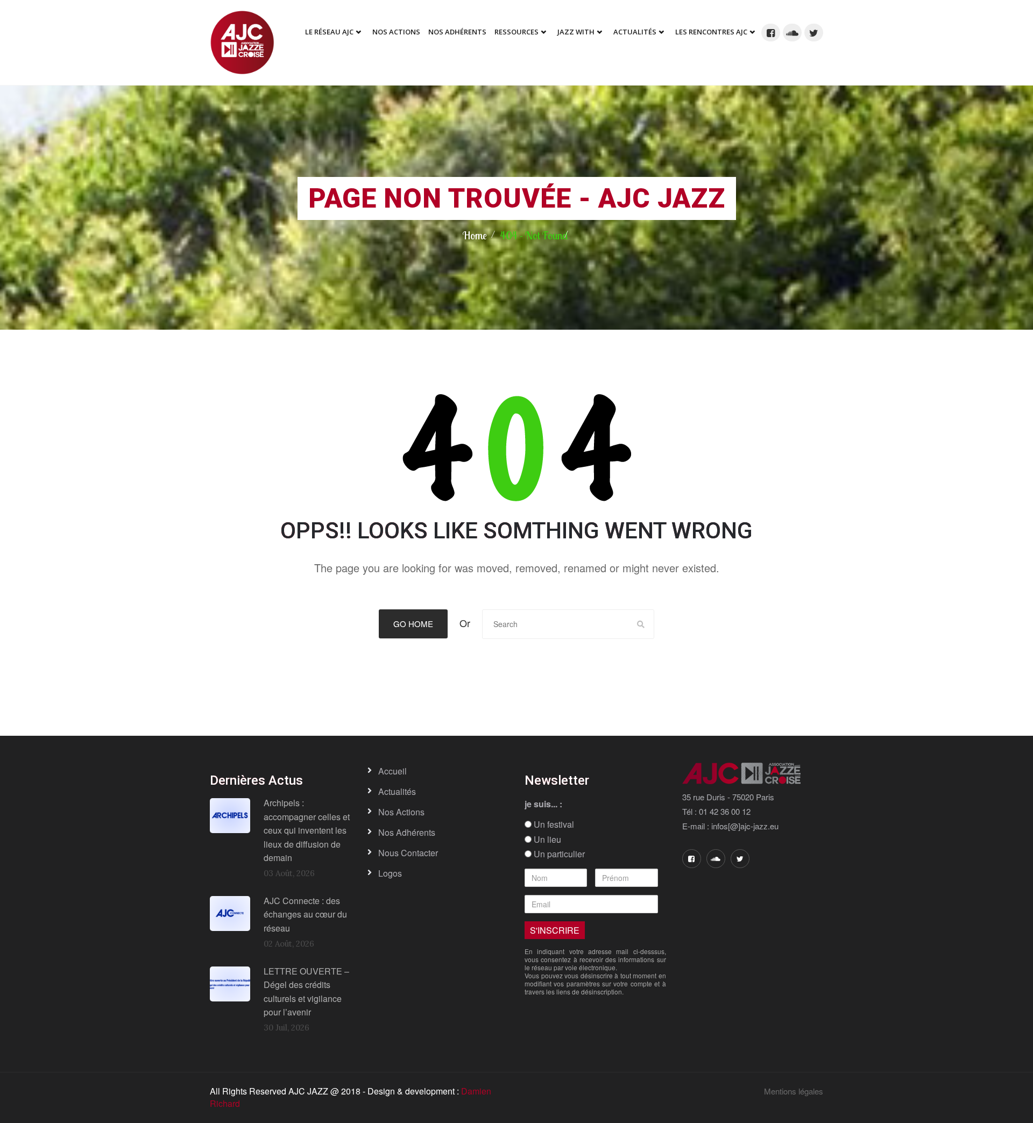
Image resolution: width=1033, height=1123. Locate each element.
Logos (390, 873)
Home (475, 235)
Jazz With (576, 32)
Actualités (634, 32)
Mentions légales (793, 1091)
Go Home (413, 623)
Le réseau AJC (329, 32)
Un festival (553, 824)
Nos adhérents (457, 32)
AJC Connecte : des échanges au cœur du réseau (305, 914)
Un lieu (546, 839)
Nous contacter (408, 853)
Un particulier (558, 854)
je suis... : (543, 804)
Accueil (392, 771)
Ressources (516, 32)
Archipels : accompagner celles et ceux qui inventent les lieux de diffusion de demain (307, 830)
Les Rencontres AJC (711, 32)
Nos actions (401, 812)
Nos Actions (396, 32)
